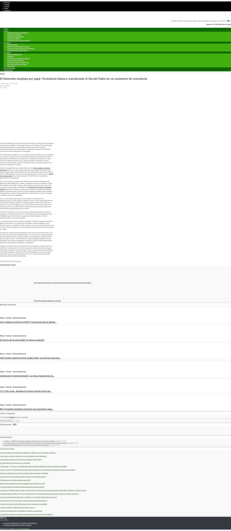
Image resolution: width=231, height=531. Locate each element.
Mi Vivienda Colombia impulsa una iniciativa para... (27, 409)
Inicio (6, 29)
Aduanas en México (14, 35)
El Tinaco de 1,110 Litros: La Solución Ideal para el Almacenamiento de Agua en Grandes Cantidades (33, 466)
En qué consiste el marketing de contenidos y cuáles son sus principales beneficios (28, 453)
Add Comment (4, 85)
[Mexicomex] (12, 16)
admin (5, 87)
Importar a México (14, 39)
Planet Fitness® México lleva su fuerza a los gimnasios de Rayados (26, 445)
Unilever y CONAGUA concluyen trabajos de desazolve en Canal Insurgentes (29, 441)
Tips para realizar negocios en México (20, 48)
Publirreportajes (9, 68)
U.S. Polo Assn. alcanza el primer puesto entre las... (26, 391)
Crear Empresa (12, 44)
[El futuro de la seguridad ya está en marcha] (6, 334)
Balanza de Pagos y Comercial (18, 62)
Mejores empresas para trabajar (18, 46)
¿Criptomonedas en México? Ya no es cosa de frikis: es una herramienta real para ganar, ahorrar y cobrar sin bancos (39, 494)
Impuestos (11, 66)
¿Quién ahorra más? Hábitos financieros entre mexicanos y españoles (23, 504)
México (2, 74)
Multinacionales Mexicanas (17, 50)
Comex (6, 31)
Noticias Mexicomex (19, 318)
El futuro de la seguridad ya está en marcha (22, 339)
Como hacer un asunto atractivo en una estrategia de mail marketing (23, 456)
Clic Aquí (228, 24)
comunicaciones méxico (8, 265)
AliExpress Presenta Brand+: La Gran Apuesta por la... (27, 375)
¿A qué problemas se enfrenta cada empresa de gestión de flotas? (22, 487)
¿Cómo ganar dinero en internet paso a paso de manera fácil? (21, 460)
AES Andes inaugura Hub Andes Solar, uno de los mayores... (30, 357)
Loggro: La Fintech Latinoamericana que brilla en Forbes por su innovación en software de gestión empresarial (37, 470)
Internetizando (24, 529)
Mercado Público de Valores (17, 64)
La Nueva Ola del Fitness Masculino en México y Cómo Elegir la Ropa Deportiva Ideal (28, 497)
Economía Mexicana (14, 54)
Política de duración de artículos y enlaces (17, 525)
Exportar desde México (15, 37)
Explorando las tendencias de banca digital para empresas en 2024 (22, 484)
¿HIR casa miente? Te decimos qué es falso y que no (17, 507)
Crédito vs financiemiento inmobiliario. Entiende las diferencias (21, 511)
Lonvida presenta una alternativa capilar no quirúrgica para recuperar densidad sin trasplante (35, 443)
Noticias (8, 318)
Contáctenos (8, 70)
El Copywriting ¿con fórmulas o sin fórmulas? (15, 463)
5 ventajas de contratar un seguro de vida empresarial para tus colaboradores (26, 514)
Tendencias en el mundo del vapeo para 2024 (15, 480)
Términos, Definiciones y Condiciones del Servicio (20, 523)
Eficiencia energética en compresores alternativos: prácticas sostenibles (24, 473)
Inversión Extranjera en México (18, 58)
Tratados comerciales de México (18, 41)
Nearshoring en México (15, 60)
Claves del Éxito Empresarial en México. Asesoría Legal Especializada (23, 477)
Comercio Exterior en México (17, 33)
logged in (12, 417)
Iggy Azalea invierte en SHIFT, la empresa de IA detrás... (28, 322)
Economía (7, 52)
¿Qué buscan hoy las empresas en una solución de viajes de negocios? (23, 501)
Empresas (7, 42)
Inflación (10, 56)
